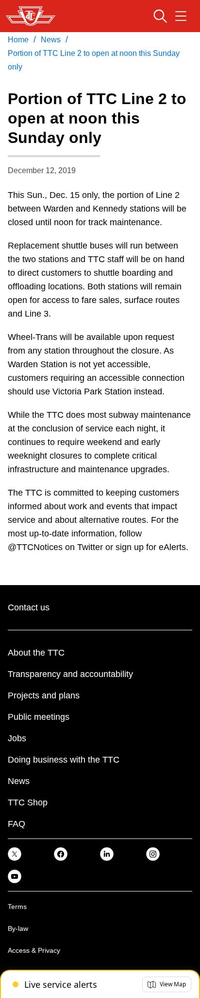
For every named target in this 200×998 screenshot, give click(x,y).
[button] (166, 984)
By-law (18, 928)
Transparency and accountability (70, 674)
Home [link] (18, 40)
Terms (17, 906)
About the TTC (36, 653)
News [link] (51, 40)
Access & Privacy (34, 950)
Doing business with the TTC (63, 760)
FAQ (16, 824)
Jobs (17, 738)
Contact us (29, 607)
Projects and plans (44, 695)
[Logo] (30, 16)
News (19, 781)
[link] (14, 854)
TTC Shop (28, 802)
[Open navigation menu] (180, 16)
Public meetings (38, 717)
